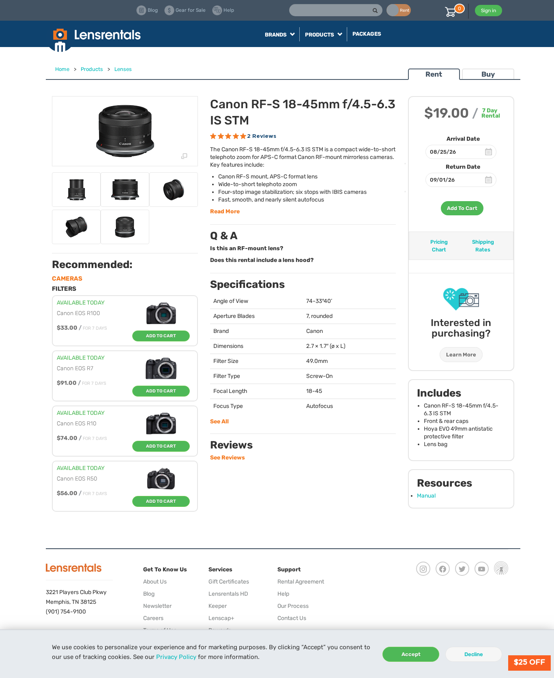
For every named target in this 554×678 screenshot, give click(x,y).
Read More (225, 211)
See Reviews (227, 457)
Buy (488, 74)
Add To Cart (462, 208)
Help (283, 593)
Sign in (488, 10)
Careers (153, 618)
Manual (426, 495)
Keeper (217, 606)
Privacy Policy (176, 657)
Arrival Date (463, 138)
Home (62, 69)
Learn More (461, 355)
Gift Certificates (228, 581)
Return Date (463, 166)
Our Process (293, 606)
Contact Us (291, 618)
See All (219, 421)
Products (92, 69)
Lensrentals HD (228, 593)
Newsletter (157, 606)
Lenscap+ (221, 618)
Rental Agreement (300, 581)
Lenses (123, 69)
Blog (149, 593)
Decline (473, 654)
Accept (411, 654)
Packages (366, 34)
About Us (155, 581)
